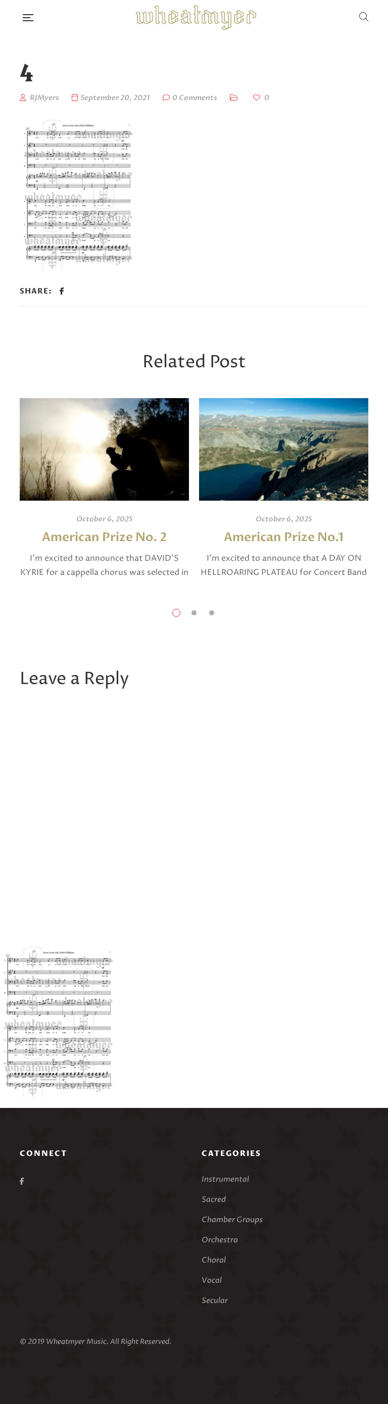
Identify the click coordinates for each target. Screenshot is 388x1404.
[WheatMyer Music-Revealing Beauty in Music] (195, 17)
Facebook (22, 1181)
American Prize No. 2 (104, 537)
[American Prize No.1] (283, 449)
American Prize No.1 (284, 537)
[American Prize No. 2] (104, 449)
